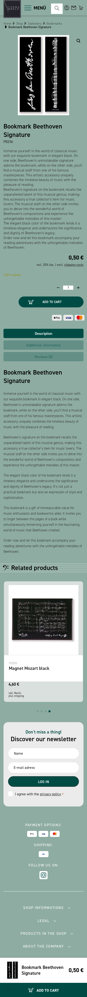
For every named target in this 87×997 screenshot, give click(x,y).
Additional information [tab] (43, 345)
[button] (38, 711)
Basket (81, 8)
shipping (19, 696)
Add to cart (51, 302)
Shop (19, 23)
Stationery (35, 23)
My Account (67, 8)
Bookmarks (54, 23)
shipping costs (74, 265)
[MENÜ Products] (27, 8)
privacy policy (50, 794)
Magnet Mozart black (29, 668)
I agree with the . (39, 794)
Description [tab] (43, 333)
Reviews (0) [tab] (44, 356)
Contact (74, 8)
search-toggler (57, 8)
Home (7, 23)
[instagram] (43, 875)
